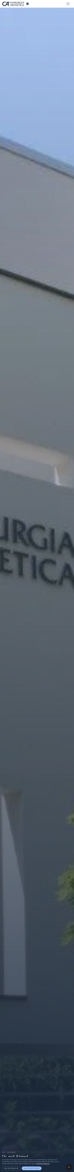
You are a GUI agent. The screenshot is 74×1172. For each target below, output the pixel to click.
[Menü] (68, 3)
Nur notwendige (11, 1168)
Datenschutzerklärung (43, 1164)
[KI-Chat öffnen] (69, 1167)
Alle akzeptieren (31, 1168)
